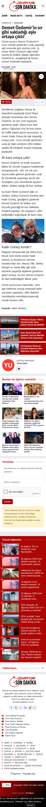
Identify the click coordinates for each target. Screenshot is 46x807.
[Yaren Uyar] (8, 365)
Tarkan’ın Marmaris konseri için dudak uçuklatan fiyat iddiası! (10, 400)
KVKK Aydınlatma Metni (14, 768)
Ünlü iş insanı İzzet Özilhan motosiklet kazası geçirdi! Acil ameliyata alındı (10, 448)
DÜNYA (7, 751)
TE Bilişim (30, 793)
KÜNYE (7, 763)
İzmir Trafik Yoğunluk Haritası (17, 724)
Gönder (7, 501)
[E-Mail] (19, 369)
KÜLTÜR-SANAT (33, 751)
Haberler (6, 23)
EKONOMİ (39, 15)
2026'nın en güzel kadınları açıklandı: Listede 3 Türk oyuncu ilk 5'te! (34, 424)
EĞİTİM (18, 751)
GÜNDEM (18, 743)
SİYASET (8, 746)
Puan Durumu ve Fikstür (15, 727)
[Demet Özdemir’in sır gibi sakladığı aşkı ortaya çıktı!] (23, 85)
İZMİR (4, 15)
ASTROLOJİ (20, 749)
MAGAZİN (18, 23)
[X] (16, 708)
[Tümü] (42, 668)
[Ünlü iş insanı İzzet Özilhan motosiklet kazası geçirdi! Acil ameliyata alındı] (12, 437)
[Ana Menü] (3, 6)
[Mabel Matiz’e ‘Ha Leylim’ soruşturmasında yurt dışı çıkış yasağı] (34, 389)
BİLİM (32, 749)
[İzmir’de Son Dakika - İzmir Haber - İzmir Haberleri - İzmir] (22, 6)
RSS (7, 785)
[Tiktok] (30, 708)
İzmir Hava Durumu (13, 718)
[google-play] (29, 774)
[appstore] (16, 774)
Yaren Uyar (22, 363)
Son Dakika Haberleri (14, 733)
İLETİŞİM (33, 760)
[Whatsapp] (35, 708)
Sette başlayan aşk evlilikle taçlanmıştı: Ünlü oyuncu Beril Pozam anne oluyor (11, 424)
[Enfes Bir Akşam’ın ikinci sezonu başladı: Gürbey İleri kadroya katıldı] (34, 437)
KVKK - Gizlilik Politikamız (12, 805)
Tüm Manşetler (11, 730)
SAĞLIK (39, 754)
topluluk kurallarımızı (27, 510)
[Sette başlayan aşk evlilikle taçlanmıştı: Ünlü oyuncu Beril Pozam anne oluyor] (12, 413)
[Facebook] (11, 708)
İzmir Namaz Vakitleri (14, 721)
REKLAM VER (21, 763)
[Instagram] (21, 708)
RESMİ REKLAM (24, 754)
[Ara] (43, 6)
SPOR (32, 746)
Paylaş (8, 102)
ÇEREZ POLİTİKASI (33, 766)
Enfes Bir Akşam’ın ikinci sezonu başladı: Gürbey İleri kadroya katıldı (33, 448)
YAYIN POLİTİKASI (12, 766)
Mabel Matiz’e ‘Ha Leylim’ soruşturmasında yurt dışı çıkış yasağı (33, 400)
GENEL (29, 743)
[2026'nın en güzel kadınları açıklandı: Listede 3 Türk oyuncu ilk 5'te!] (34, 413)
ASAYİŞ (28, 15)
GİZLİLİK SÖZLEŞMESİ (14, 760)
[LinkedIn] (25, 708)
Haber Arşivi (10, 736)
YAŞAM (7, 757)
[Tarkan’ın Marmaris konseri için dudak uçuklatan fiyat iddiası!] (12, 389)
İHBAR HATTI (16, 15)
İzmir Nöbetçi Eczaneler (15, 716)
